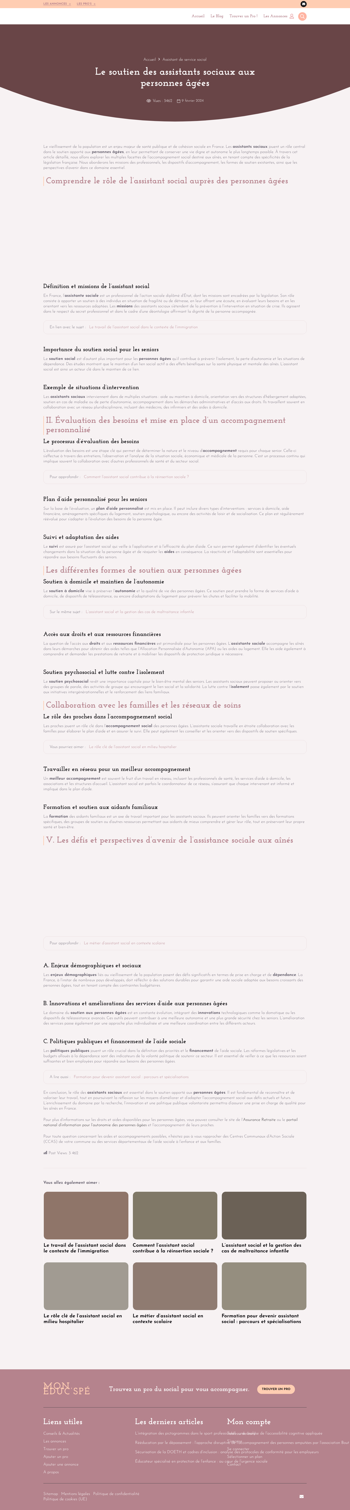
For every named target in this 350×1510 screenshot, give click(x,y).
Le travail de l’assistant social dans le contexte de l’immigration (143, 327)
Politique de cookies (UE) (65, 1499)
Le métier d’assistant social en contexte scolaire (124, 943)
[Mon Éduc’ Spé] (63, 16)
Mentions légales (75, 1494)
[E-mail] (304, 4)
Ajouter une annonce (61, 1465)
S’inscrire (234, 1441)
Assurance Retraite (259, 1120)
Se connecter (238, 1449)
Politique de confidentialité (116, 1494)
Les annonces (54, 1441)
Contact (234, 1465)
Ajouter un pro (55, 1457)
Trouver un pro (55, 1449)
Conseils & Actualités (61, 1434)
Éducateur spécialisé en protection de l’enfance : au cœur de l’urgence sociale (201, 1461)
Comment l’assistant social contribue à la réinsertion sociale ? (136, 477)
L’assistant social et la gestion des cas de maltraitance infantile (140, 612)
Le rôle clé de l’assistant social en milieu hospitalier (133, 747)
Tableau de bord (241, 1434)
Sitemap (50, 1494)
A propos (51, 1472)
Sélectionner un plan (244, 1457)
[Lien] (293, 16)
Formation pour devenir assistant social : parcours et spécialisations (131, 1077)
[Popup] (302, 17)
